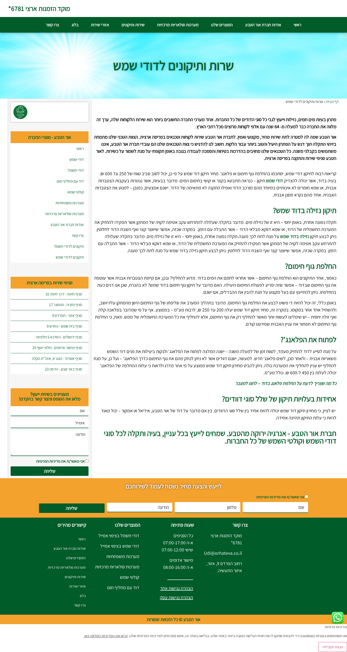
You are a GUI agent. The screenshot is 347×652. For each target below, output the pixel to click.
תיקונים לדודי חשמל (69, 246)
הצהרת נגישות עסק (176, 597)
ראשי (297, 24)
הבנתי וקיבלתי (332, 646)
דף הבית (332, 101)
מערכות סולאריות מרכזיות (178, 24)
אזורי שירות (100, 24)
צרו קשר (52, 24)
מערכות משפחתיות (69, 202)
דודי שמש (76, 159)
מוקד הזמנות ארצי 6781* (39, 8)
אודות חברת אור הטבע (263, 24)
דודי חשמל (76, 170)
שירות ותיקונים (133, 24)
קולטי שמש (76, 192)
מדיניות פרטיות (180, 578)
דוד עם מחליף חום (70, 181)
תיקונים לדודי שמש (70, 257)
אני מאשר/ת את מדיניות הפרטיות (60, 461)
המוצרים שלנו (222, 24)
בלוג (75, 24)
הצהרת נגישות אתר (176, 588)
